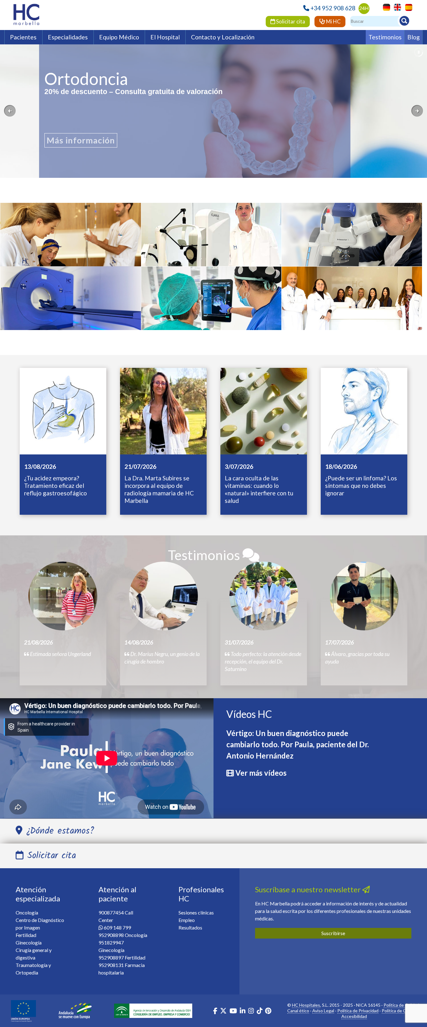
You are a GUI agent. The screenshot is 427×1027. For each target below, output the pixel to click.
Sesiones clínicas (196, 912)
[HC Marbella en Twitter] (224, 1011)
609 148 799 (117, 927)
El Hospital (165, 37)
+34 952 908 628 (332, 8)
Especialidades (68, 37)
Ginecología (351, 303)
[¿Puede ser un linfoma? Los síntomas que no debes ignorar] (364, 410)
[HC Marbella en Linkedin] (242, 1011)
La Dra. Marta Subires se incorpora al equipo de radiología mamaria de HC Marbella (159, 489)
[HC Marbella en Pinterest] (268, 1011)
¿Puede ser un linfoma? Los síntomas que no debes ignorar (361, 485)
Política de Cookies (400, 1010)
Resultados (190, 927)
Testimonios (385, 37)
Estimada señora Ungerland (60, 654)
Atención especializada (38, 894)
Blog (413, 37)
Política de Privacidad (358, 1010)
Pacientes (23, 37)
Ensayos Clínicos (351, 239)
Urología (211, 303)
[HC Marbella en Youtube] (233, 1011)
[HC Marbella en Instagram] (251, 1011)
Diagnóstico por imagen (70, 311)
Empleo (186, 920)
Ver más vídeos (261, 772)
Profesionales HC (201, 894)
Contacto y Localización (222, 37)
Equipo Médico (119, 37)
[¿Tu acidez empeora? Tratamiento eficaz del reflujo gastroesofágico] (63, 410)
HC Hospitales (306, 1005)
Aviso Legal (323, 1010)
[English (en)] (396, 7)
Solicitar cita (290, 21)
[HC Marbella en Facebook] (215, 1011)
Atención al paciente (117, 894)
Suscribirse (333, 933)
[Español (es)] (407, 7)
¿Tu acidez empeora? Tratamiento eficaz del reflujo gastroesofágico (55, 485)
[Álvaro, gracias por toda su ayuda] (364, 596)
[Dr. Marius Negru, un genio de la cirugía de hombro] (163, 596)
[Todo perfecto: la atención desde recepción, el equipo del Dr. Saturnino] (263, 596)
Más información (81, 141)
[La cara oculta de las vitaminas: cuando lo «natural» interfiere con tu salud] (263, 410)
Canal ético (298, 1010)
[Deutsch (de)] (385, 7)
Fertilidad (26, 935)
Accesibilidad (354, 1016)
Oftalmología (211, 238)
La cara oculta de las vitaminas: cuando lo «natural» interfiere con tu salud (259, 489)
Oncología (70, 239)
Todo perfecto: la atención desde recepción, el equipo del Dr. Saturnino (263, 661)
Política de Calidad (401, 1005)
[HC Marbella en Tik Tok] (259, 1011)
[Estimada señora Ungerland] (62, 596)
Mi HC (333, 21)
